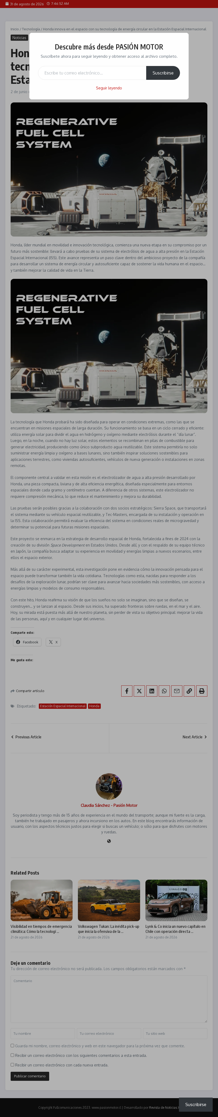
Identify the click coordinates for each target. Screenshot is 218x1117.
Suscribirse (163, 73)
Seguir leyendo (109, 88)
